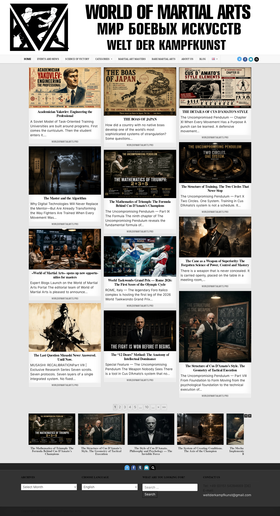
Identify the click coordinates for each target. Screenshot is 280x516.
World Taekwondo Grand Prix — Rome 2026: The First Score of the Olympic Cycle (140, 282)
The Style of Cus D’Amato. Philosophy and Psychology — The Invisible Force (101, 451)
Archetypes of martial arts (140, 77)
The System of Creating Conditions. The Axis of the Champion (151, 449)
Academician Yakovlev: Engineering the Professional (65, 113)
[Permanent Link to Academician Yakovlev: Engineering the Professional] (65, 87)
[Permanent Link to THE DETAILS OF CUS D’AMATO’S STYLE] (215, 87)
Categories (102, 58)
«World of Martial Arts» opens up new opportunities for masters (65, 275)
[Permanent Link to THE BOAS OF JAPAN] (140, 91)
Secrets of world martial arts (65, 156)
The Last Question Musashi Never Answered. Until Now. (65, 357)
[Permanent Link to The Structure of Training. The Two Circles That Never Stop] (215, 162)
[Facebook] (245, 59)
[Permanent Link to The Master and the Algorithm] (65, 170)
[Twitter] (239, 59)
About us (187, 58)
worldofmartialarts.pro (65, 141)
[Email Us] (251, 59)
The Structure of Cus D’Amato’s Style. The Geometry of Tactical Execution (215, 367)
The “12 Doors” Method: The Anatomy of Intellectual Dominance (140, 356)
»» (164, 407)
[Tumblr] (140, 467)
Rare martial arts (163, 58)
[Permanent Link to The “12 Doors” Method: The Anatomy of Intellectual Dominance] (140, 330)
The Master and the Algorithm (65, 198)
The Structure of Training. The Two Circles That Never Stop (215, 188)
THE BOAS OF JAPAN (140, 119)
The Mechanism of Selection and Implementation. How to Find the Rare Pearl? (200, 451)
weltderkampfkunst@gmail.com (227, 495)
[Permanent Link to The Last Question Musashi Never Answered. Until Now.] (65, 327)
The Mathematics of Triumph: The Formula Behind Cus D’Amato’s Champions (140, 203)
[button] (249, 416)
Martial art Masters (132, 58)
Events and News (48, 58)
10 (147, 407)
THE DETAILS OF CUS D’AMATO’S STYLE (215, 111)
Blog (202, 58)
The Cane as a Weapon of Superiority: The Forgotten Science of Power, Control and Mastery (215, 263)
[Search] (256, 59)
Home (27, 58)
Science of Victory (77, 58)
